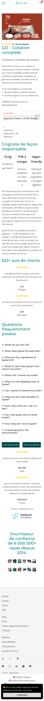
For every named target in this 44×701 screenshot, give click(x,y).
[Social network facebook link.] (3, 666)
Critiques (6, 630)
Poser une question (32, 445)
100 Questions (8, 646)
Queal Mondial (8, 642)
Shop (4, 617)
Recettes (6, 637)
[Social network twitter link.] (10, 666)
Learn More (27, 690)
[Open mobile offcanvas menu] (3, 3)
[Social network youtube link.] (30, 666)
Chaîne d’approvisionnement (15, 626)
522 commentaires (22, 44)
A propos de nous (10, 651)
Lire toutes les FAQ (10, 445)
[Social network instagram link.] (16, 666)
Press (4, 621)
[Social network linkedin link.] (23, 666)
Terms (5, 605)
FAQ (4, 610)
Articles (5, 596)
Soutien (5, 601)
